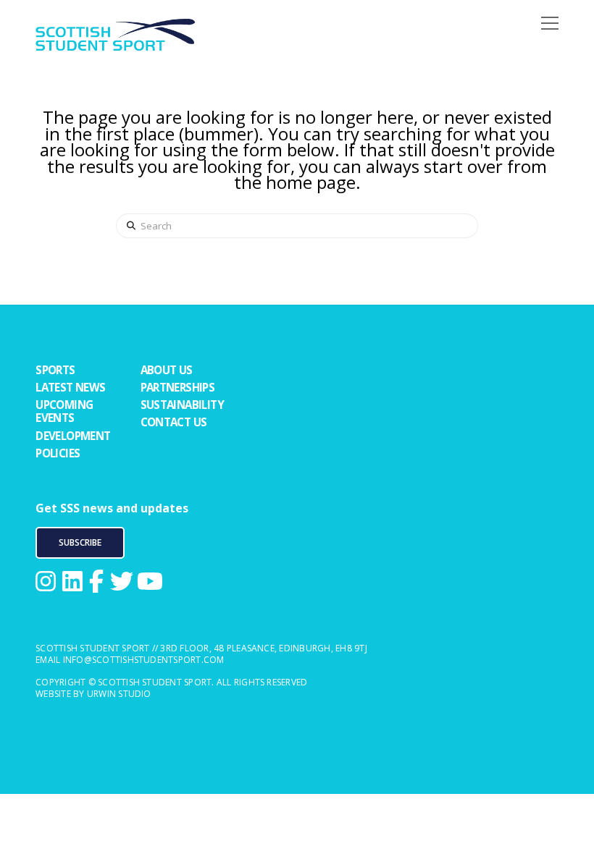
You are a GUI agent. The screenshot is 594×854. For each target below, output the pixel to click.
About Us (167, 370)
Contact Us (174, 422)
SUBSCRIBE (80, 542)
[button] (550, 21)
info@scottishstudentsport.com (144, 660)
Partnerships (178, 387)
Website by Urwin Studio (93, 694)
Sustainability (183, 404)
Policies (57, 453)
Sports (55, 370)
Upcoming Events (64, 411)
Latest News (70, 387)
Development (72, 435)
